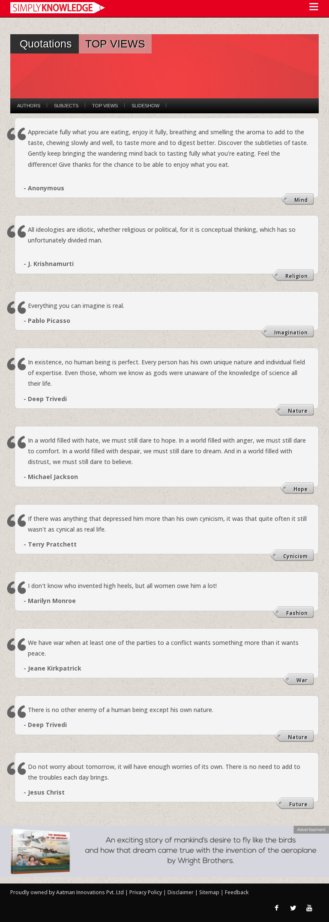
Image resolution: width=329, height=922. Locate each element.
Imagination (291, 332)
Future (298, 804)
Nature (298, 410)
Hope (300, 489)
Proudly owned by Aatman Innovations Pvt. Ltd (67, 892)
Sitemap (210, 892)
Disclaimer (180, 892)
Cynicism (295, 556)
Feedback (236, 892)
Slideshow (145, 105)
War (302, 680)
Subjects (66, 105)
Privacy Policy (146, 892)
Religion (296, 276)
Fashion (297, 613)
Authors (28, 105)
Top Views (105, 105)
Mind (301, 200)
